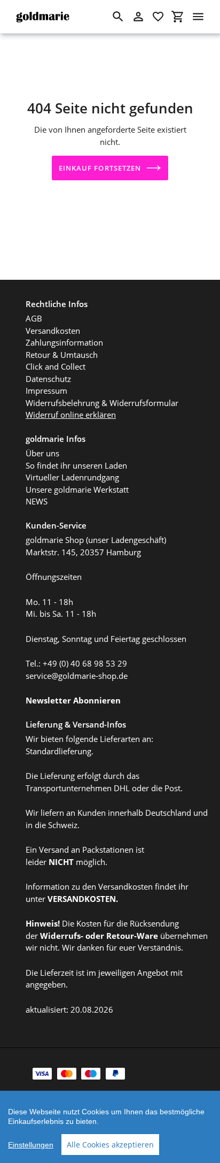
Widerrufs (60, 935)
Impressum (46, 390)
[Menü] (198, 16)
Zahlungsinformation (64, 342)
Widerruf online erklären (71, 414)
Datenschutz (48, 378)
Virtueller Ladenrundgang (72, 477)
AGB (34, 318)
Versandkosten (53, 330)
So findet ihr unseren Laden (76, 465)
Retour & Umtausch (62, 354)
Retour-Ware (132, 935)
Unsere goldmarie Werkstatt (77, 489)
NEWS (37, 501)
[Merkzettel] (158, 16)
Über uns (42, 453)
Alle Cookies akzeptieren (110, 1144)
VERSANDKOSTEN (82, 898)
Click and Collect (55, 366)
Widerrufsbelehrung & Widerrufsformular (102, 402)
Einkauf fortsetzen (100, 168)
